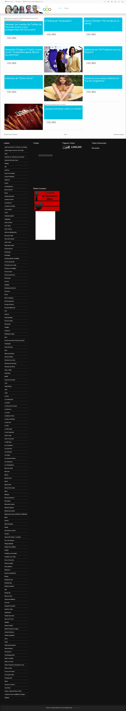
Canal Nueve (8, 203)
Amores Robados (9, 176)
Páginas (66, 8)
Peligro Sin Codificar (10, 547)
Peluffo (6, 550)
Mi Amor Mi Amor (9, 498)
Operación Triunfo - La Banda (13, 537)
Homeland (7, 373)
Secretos (7, 602)
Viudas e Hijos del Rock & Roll (13, 691)
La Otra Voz (8, 422)
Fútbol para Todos (9, 334)
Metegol (7, 494)
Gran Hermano (9, 347)
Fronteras (7, 330)
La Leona (7, 412)
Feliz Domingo (8, 317)
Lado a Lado (8, 435)
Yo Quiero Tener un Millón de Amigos (15, 694)
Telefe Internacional (10, 645)
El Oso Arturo (8, 271)
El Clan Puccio (9, 248)
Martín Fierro (8, 478)
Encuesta (7, 291)
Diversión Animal (9, 239)
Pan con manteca (9, 540)
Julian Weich (8, 386)
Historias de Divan (10, 366)
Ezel (6, 311)
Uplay (6, 681)
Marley (6, 475)
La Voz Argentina (9, 432)
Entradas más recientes (10, 134)
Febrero (7, 314)
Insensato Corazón (10, 380)
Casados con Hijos (10, 206)
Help (6, 350)
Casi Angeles (8, 209)
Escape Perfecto (9, 304)
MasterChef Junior (10, 488)
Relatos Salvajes (9, 586)
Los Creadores (9, 445)
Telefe (6, 642)
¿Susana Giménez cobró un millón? (63, 108)
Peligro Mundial (9, 543)
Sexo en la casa (9, 619)
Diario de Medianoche (11, 232)
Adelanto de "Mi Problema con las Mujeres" (102, 51)
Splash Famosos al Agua (11, 629)
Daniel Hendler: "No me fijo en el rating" (101, 22)
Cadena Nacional (9, 196)
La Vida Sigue (8, 429)
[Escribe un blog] (10, 38)
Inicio (65, 134)
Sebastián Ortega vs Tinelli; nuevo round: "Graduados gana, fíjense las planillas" (23, 52)
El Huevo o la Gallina (10, 268)
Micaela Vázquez (9, 507)
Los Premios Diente (10, 458)
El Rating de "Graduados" (58, 20)
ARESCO (7, 180)
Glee (6, 337)
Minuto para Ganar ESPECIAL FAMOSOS (16, 514)
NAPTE (7, 520)
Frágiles (7, 327)
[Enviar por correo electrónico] (8, 38)
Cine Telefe (8, 226)
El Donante (8, 252)
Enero (6, 294)
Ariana (6, 183)
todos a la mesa (9, 661)
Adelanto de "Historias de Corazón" (15, 157)
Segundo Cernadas (10, 606)
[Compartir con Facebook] (13, 38)
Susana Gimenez (9, 632)
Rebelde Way (8, 583)
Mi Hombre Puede (9, 504)
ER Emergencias (9, 301)
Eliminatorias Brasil (10, 288)
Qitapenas (7, 570)
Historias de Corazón (10, 363)
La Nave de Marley (10, 419)
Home (60, 8)
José (6, 383)
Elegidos (7, 285)
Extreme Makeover (10, 307)
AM (5, 166)
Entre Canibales (9, 298)
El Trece (7, 281)
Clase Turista (8, 229)
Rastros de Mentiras (10, 573)
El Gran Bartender (10, 262)
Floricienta (7, 324)
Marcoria (7, 471)
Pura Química (8, 566)
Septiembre (8, 612)
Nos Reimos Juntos (10, 530)
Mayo (6, 491)
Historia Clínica (9, 357)
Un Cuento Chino (9, 674)
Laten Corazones (9, 438)
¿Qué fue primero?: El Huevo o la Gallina (16, 147)
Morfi (6, 517)
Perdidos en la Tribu (10, 557)
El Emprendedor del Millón (12, 258)
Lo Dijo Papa (8, 442)
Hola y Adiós (8, 370)
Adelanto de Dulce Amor (11, 160)
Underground (8, 678)
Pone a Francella (9, 560)
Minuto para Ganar (10, 511)
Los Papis (7, 455)
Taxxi (6, 638)
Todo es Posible (9, 658)
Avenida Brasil (9, 186)
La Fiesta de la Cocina (11, 406)
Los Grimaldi (8, 452)
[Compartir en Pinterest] (15, 38)
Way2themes (76, 708)
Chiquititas (8, 219)
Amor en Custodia (10, 173)
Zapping (7, 697)
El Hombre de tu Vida (10, 265)
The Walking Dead (10, 655)
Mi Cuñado (7, 501)
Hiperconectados (9, 353)
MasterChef (8, 484)
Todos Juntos (8, 668)
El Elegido (7, 255)
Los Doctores (8, 448)
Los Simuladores (9, 465)
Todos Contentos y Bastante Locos (14, 665)
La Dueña (7, 402)
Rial (6, 589)
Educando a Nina (9, 245)
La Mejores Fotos (9, 416)
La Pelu (7, 396)
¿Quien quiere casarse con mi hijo (14, 150)
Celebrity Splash (9, 216)
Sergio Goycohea (9, 615)
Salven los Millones (10, 599)
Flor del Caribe (9, 321)
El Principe (8, 278)
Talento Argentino (9, 635)
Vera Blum (7, 688)
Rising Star (8, 593)
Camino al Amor (9, 199)
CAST (6, 212)
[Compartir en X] (12, 38)
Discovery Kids (9, 235)
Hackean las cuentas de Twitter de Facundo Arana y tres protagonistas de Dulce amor (23, 27)
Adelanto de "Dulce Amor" (19, 78)
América (7, 170)
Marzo (6, 481)
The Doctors (8, 651)
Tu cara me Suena (10, 671)
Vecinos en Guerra (10, 684)
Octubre (7, 534)
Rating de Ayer (9, 579)
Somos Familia (9, 625)
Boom (6, 193)
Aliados (7, 163)
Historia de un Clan (10, 360)
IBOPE (6, 376)
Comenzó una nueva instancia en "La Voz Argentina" (101, 79)
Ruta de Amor (8, 596)
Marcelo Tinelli (9, 468)
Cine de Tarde (8, 222)
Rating (6, 576)
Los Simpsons (9, 461)
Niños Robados (9, 524)
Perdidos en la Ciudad (11, 553)
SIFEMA (7, 622)
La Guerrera (8, 409)
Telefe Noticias (9, 648)
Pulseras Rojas (9, 563)
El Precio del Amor (10, 275)
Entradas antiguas (119, 134)
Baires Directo (9, 189)
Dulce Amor (8, 242)
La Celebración (9, 399)
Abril (6, 153)
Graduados (8, 343)
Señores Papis (9, 609)
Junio (6, 393)
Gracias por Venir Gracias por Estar (15, 340)
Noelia (6, 527)
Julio (6, 389)
